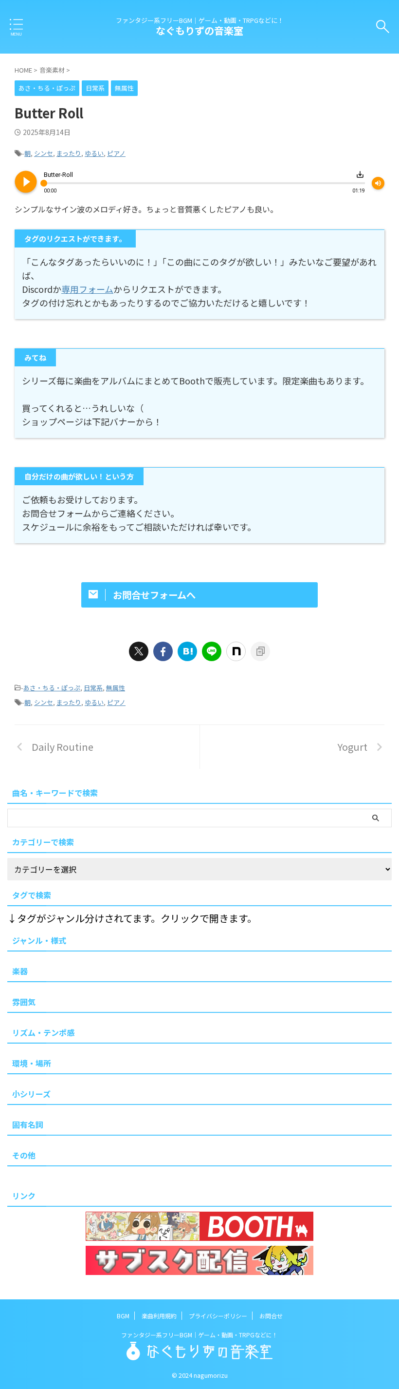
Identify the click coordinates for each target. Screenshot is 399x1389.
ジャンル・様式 (39, 940)
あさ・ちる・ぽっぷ (51, 687)
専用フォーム (87, 289)
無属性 (115, 687)
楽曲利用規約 (159, 1316)
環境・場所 (31, 1063)
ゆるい (94, 153)
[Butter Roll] (187, 651)
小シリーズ (31, 1094)
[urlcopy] (260, 651)
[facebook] (163, 651)
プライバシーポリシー (218, 1316)
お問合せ (271, 1316)
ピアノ (116, 153)
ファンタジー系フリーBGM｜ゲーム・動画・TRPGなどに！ (199, 1335)
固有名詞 (27, 1124)
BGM (123, 1316)
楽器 (20, 971)
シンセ (43, 153)
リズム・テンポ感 (43, 1032)
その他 (24, 1155)
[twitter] (138, 651)
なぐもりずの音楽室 (199, 30)
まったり (68, 153)
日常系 (93, 687)
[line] (211, 651)
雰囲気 (24, 1002)
